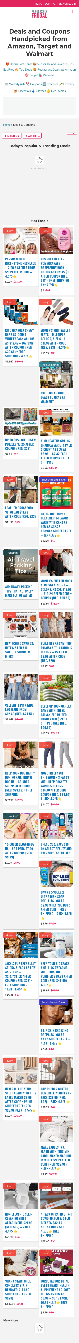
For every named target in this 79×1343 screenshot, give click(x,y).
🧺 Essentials (22, 91)
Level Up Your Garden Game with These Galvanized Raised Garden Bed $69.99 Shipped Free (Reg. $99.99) (56, 717)
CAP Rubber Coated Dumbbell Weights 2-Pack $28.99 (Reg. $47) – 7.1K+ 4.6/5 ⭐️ (56, 1095)
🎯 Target (31, 75)
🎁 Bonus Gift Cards (18, 64)
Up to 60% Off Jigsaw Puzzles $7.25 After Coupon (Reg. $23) (20, 444)
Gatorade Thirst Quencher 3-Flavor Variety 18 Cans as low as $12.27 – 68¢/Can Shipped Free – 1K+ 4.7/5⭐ (56, 525)
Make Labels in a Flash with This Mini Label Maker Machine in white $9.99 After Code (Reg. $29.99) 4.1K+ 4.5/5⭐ (56, 1158)
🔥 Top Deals (23, 69)
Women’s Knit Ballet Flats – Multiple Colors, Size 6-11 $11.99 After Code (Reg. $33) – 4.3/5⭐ (55, 339)
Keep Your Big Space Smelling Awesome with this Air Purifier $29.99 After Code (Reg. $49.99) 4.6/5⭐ (56, 974)
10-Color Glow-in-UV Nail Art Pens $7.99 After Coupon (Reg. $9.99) (19, 850)
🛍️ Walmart (46, 75)
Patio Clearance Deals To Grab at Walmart (53, 397)
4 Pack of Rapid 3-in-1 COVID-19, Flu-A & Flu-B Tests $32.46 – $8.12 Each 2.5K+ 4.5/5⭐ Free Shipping (56, 1225)
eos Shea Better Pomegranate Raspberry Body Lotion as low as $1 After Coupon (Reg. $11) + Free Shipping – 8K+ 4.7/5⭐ (56, 272)
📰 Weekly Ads (15, 84)
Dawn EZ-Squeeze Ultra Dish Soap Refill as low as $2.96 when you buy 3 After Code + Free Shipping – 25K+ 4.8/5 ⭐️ (56, 905)
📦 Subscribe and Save (48, 64)
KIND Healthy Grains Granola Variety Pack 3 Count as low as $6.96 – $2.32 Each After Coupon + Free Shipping (56, 452)
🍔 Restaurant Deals (46, 69)
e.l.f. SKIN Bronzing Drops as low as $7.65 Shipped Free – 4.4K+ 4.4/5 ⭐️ (55, 1037)
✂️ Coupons (34, 84)
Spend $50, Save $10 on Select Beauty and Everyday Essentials (56, 848)
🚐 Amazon (68, 69)
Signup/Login (67, 3)
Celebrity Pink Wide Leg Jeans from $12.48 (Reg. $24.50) (19, 709)
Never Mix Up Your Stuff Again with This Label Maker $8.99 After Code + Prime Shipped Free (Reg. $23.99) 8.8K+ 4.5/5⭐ (20, 1100)
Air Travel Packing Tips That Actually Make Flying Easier (19, 591)
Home (7, 124)
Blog (38, 3)
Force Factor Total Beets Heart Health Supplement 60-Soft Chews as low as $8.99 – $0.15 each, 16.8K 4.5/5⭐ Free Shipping (55, 1294)
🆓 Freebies (50, 84)
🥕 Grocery (66, 84)
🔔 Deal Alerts (56, 91)
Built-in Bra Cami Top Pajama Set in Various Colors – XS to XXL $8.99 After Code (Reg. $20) (56, 652)
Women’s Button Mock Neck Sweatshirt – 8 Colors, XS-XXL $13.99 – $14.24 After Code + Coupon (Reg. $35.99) (56, 589)
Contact (50, 3)
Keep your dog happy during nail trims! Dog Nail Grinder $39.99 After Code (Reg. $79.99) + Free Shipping (20, 784)
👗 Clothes (38, 91)
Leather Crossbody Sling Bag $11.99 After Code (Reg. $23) (20, 512)
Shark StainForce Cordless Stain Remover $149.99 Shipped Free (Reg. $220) (18, 1290)
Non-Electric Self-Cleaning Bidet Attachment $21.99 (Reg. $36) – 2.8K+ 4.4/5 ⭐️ (18, 1223)
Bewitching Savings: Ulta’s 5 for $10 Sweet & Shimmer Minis (19, 650)
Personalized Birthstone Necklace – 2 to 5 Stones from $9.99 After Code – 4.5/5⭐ (20, 268)
